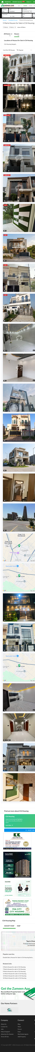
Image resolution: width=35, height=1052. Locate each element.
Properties (8, 1)
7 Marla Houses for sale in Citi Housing (14, 969)
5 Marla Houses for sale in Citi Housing (14, 967)
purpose (4, 9)
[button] (5, 11)
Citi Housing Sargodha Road (10, 44)
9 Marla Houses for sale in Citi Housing (14, 971)
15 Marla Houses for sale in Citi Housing (14, 978)
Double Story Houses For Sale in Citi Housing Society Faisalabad (18, 957)
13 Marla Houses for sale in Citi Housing (14, 976)
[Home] (2, 2)
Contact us (4, 1026)
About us (3, 1024)
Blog (19, 1024)
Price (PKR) (4, 14)
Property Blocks (18, 1)
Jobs (2, 1029)
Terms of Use (5, 1036)
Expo (19, 1031)
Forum (20, 1029)
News (19, 1026)
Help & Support (5, 1031)
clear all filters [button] (21, 27)
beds (24, 14)
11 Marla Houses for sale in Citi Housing (14, 973)
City (10, 9)
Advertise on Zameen (7, 1034)
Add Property (22, 1036)
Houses (16, 34)
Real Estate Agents (23, 1034)
